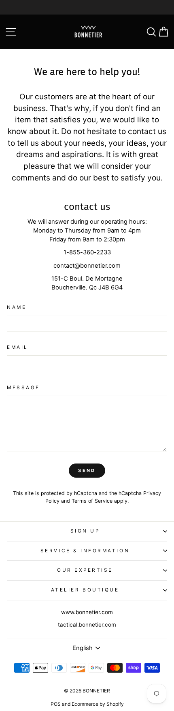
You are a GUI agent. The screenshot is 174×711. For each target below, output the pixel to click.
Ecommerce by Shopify (98, 704)
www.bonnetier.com (87, 612)
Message (23, 387)
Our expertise (85, 570)
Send (86, 470)
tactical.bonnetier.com (87, 624)
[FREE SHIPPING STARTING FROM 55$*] (87, 7)
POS (56, 704)
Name (16, 307)
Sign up (85, 531)
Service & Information (84, 551)
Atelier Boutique (85, 590)
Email (17, 347)
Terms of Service (92, 501)
